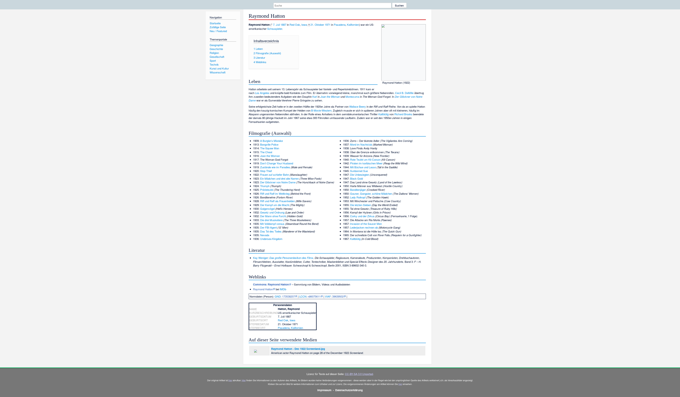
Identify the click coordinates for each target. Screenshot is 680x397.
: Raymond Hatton (271, 284)
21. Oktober (317, 24)
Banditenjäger (358, 189)
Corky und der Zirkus (362, 216)
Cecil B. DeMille (404, 93)
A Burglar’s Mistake (271, 141)
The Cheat (266, 152)
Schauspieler (274, 28)
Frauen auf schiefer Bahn (274, 174)
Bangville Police (269, 144)
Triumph (265, 186)
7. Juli (276, 24)
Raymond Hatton (263, 289)
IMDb (283, 289)
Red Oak (295, 24)
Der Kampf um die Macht (274, 205)
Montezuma (352, 96)
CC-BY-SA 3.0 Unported (359, 374)
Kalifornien (353, 24)
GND (278, 296)
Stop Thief (266, 171)
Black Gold (356, 178)
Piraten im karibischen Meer (366, 163)
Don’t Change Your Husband (276, 163)
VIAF (328, 296)
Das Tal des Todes (271, 231)
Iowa (304, 24)
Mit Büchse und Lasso (363, 167)
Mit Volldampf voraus (272, 224)
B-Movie (316, 110)
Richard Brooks (403, 114)
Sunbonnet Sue (359, 171)
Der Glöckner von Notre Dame (278, 182)
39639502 (338, 296)
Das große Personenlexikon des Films (291, 258)
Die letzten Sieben (360, 205)
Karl (314, 96)
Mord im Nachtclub (361, 144)
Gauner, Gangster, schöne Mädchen (371, 193)
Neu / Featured (218, 31)
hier (230, 380)
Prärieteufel (266, 189)
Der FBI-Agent (268, 227)
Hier (244, 380)
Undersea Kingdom (271, 239)
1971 (327, 24)
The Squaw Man (269, 148)
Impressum (324, 390)
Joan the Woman (330, 96)
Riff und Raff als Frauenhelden (277, 201)
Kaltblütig (383, 114)
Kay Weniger (260, 258)
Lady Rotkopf (358, 197)
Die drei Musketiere (271, 220)
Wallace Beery (357, 106)
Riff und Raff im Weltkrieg (275, 193)
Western (327, 110)
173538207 (288, 296)
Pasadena (339, 24)
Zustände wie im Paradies (275, 167)
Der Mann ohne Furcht (273, 216)
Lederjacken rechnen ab (364, 227)
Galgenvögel (267, 208)
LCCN (302, 296)
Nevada (264, 235)
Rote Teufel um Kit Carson (365, 159)
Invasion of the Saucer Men (366, 224)
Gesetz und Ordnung (272, 212)
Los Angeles (262, 93)
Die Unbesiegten (359, 174)
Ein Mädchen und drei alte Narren (279, 178)
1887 (283, 24)
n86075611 (314, 296)
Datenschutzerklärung (349, 390)
